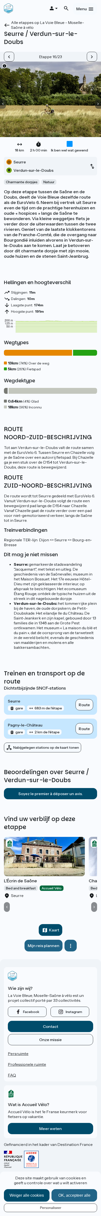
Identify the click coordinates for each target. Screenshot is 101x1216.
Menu (81, 8)
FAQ (12, 1075)
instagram (74, 1012)
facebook (31, 1012)
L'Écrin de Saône (20, 881)
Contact (50, 1026)
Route (84, 704)
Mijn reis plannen (43, 945)
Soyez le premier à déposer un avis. (50, 793)
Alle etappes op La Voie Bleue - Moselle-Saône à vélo (47, 25)
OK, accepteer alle (74, 1195)
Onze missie (50, 1039)
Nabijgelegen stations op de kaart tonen (46, 747)
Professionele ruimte (27, 1064)
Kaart (54, 930)
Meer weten (50, 1128)
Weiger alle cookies (27, 1195)
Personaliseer (50, 1208)
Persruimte (18, 1053)
